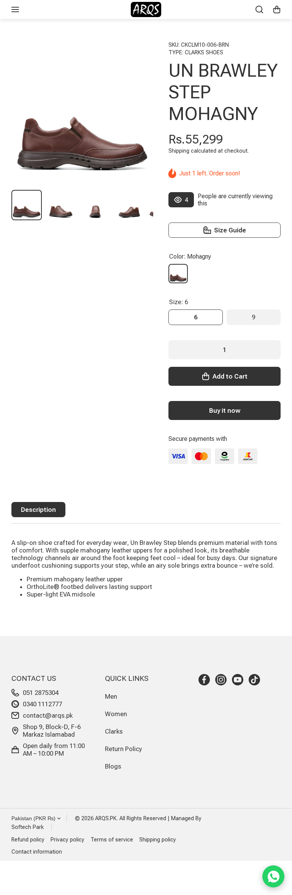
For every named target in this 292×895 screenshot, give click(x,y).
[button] (277, 9)
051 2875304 (41, 692)
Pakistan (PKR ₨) (33, 818)
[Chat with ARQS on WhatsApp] (273, 876)
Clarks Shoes (204, 52)
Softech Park (27, 827)
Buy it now (224, 410)
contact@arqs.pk (48, 715)
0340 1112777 (42, 704)
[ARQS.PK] (146, 9)
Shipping (178, 151)
